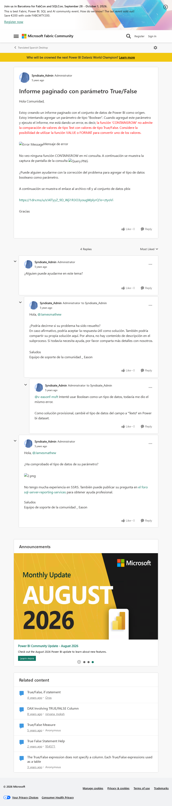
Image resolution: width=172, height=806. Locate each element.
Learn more (127, 57)
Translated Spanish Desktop (33, 47)
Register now (13, 21)
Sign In (152, 36)
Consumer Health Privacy (58, 797)
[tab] (84, 662)
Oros (48, 698)
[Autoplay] (79, 662)
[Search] (128, 36)
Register (139, 36)
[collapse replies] (15, 261)
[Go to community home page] (47, 36)
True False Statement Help (46, 741)
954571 (50, 746)
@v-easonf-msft (46, 396)
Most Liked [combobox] (149, 249)
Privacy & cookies (118, 788)
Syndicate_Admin (42, 75)
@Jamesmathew (49, 314)
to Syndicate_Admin (94, 303)
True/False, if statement (44, 692)
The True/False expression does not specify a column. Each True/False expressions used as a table (89, 759)
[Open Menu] (155, 48)
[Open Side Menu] (16, 36)
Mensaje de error (55, 144)
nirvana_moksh (55, 714)
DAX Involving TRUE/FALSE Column (53, 708)
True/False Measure (41, 725)
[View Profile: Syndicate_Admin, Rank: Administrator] (24, 77)
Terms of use (142, 788)
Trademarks (161, 788)
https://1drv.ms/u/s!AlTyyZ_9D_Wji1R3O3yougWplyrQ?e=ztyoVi (66, 200)
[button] (31, 144)
